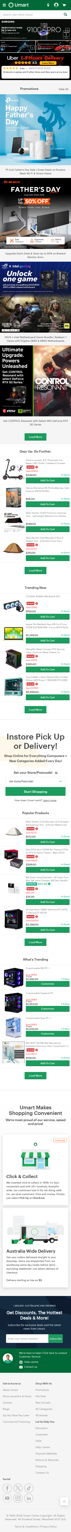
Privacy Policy (48, 1526)
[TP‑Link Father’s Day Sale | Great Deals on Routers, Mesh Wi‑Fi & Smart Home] (35, 129)
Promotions (42, 1389)
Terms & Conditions (26, 1526)
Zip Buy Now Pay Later (16, 1415)
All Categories (44, 1408)
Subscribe (56, 1338)
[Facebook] (8, 1491)
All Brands (42, 1415)
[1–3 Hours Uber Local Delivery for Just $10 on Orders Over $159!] (53, 46)
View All (63, 89)
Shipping (41, 1466)
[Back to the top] (64, 1501)
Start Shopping (35, 792)
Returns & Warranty (47, 1459)
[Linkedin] (29, 1501)
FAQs (39, 1440)
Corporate (42, 1434)
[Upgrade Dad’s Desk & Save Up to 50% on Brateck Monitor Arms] (35, 213)
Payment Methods (46, 1453)
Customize (47, 983)
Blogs (6, 1408)
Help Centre (43, 1447)
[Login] (56, 5)
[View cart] (64, 5)
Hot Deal (41, 1396)
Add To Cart (47, 480)
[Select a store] (48, 5)
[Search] (65, 14)
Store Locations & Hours (17, 1396)
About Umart (10, 1389)
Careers (7, 1402)
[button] (3, 30)
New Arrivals (43, 1402)
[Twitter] (18, 1491)
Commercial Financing (16, 1421)
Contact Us (42, 1472)
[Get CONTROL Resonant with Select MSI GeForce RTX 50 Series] (35, 380)
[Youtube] (8, 1501)
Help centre (31, 1361)
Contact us (30, 1366)
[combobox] (35, 14)
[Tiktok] (29, 1491)
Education (42, 1428)
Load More (35, 436)
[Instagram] (18, 1501)
